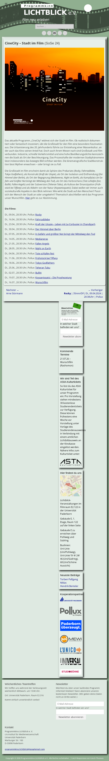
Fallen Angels (42, 243)
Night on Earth (43, 248)
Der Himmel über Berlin (48, 229)
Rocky (38, 214)
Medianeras (41, 239)
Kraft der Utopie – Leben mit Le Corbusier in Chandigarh (65, 224)
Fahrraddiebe (42, 219)
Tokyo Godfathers (44, 262)
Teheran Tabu (42, 267)
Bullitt (38, 272)
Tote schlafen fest (44, 253)
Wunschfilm (41, 282)
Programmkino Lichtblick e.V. (34, 758)
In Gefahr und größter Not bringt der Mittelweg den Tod (65, 234)
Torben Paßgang (69, 579)
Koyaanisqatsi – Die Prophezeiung (53, 277)
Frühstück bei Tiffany (46, 258)
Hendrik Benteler (69, 586)
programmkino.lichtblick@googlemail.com (25, 749)
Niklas (63, 582)
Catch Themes (96, 758)
